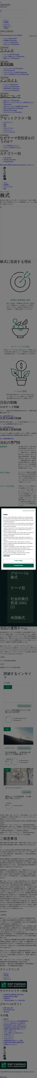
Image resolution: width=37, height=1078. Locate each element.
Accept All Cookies (18, 565)
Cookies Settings (18, 560)
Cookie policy (7, 555)
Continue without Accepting (28, 510)
